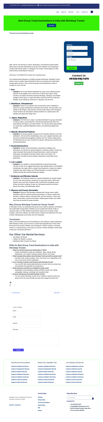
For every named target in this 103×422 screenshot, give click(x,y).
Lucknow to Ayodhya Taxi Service (20, 366)
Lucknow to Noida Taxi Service (19, 371)
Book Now (51, 25)
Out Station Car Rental (20, 237)
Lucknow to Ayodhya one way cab (74, 366)
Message (15, 329)
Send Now (72, 68)
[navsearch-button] (92, 12)
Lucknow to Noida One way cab (74, 371)
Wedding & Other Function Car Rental (24, 241)
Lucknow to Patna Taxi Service (19, 382)
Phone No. (70, 51)
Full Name (69, 45)
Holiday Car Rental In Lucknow (22, 239)
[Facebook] (85, 6)
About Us (63, 12)
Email (14, 316)
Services (70, 12)
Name (15, 310)
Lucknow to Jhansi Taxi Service (19, 379)
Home (57, 12)
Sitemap (40, 397)
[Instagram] (88, 6)
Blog (77, 12)
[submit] (93, 399)
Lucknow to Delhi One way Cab (74, 368)
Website (15, 323)
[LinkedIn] (92, 6)
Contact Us (84, 12)
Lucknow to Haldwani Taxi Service (20, 374)
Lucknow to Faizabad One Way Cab (20, 368)
